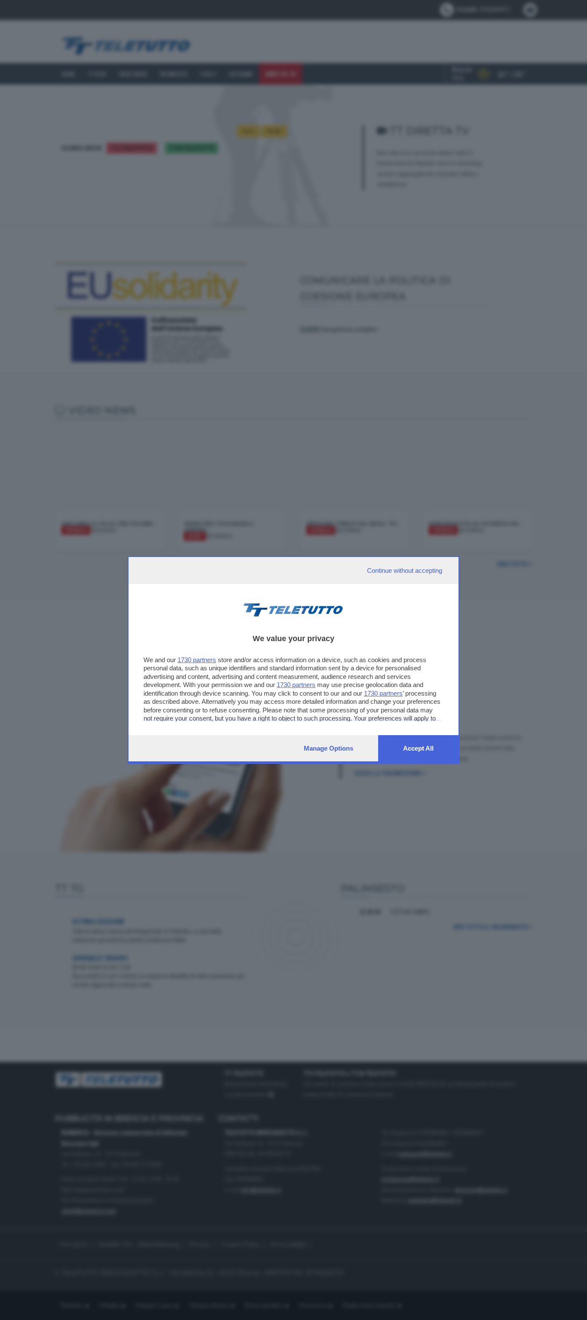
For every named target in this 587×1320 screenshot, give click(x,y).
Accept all (418, 748)
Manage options (328, 748)
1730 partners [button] (196, 659)
